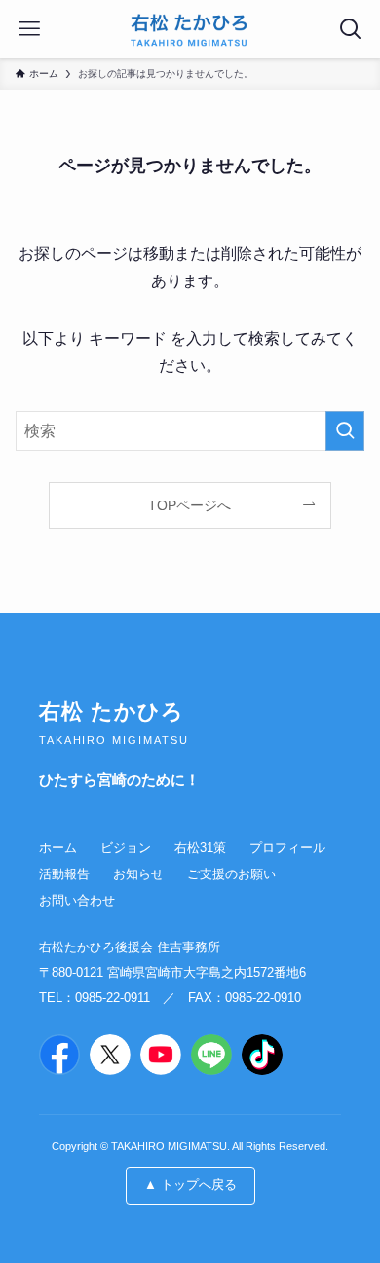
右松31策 (200, 847)
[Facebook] (59, 1054)
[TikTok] (262, 1054)
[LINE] (211, 1054)
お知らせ (138, 874)
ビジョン (125, 847)
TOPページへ (189, 505)
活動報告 (64, 874)
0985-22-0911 (112, 997)
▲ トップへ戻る (190, 1184)
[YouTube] (160, 1054)
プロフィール (287, 847)
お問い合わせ (77, 900)
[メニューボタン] (29, 29)
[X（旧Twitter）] (110, 1054)
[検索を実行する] (344, 431)
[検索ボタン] (351, 29)
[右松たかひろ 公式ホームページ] (189, 29)
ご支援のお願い (231, 874)
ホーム (58, 847)
